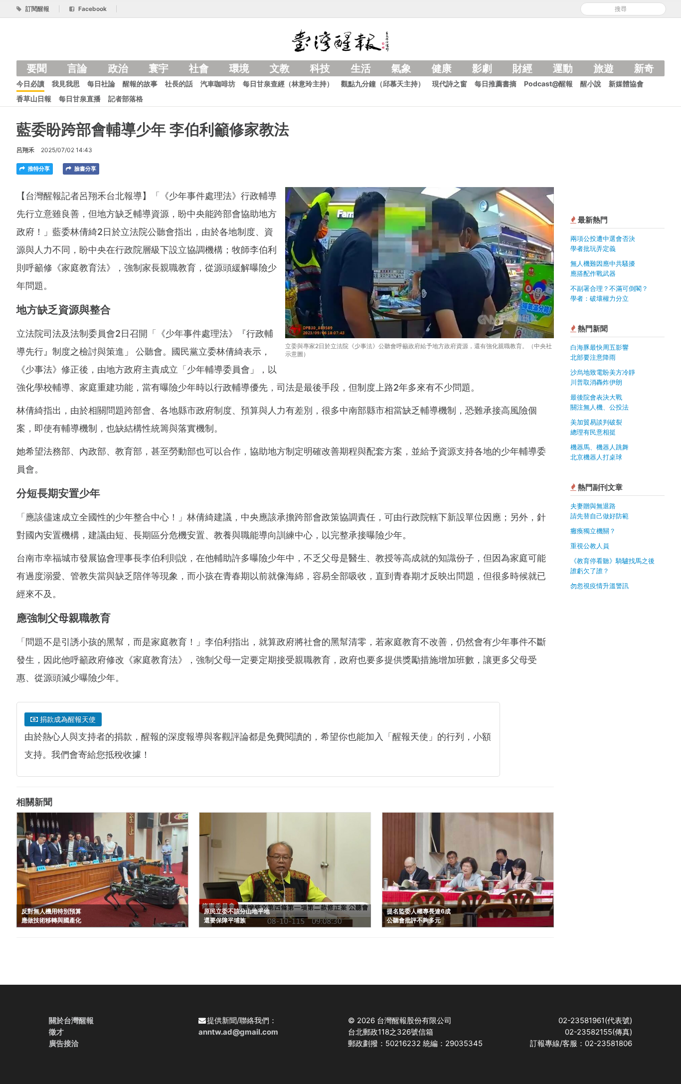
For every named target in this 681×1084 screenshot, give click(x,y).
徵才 (56, 1032)
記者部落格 (125, 98)
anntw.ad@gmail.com (238, 1032)
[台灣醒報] (340, 39)
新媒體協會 (626, 83)
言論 (77, 68)
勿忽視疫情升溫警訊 (599, 586)
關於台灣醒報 (71, 1020)
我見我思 (66, 83)
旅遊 (604, 68)
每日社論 (101, 83)
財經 (522, 68)
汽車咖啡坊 (217, 83)
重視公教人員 (589, 546)
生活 (361, 68)
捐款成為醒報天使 (67, 719)
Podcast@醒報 (548, 83)
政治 (118, 68)
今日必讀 (30, 83)
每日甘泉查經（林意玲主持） (288, 83)
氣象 (401, 68)
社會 (199, 68)
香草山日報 (33, 98)
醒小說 (590, 83)
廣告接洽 (64, 1043)
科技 (320, 68)
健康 (442, 68)
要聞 (37, 68)
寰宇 (159, 68)
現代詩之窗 (449, 83)
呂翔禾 (25, 150)
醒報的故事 (140, 83)
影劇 (482, 68)
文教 (280, 68)
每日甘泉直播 (80, 98)
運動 (563, 68)
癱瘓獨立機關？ (593, 531)
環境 (239, 68)
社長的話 (179, 83)
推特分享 (38, 168)
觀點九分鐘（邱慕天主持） (383, 83)
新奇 (644, 68)
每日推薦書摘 (495, 83)
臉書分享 (84, 168)
